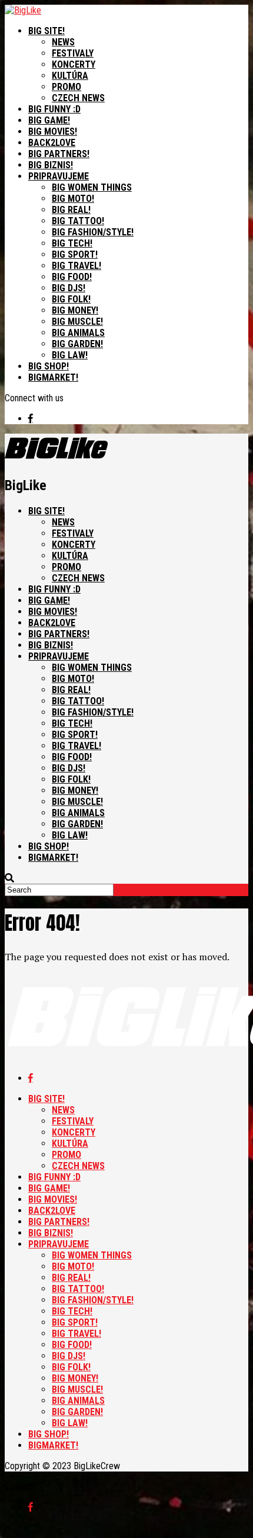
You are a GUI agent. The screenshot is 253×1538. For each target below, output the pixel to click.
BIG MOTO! (73, 198)
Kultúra (70, 75)
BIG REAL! (71, 209)
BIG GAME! (49, 120)
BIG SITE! (46, 30)
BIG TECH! (72, 243)
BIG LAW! (70, 355)
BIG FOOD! (72, 276)
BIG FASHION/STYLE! (93, 232)
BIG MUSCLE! (77, 321)
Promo (66, 86)
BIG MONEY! (75, 310)
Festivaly (73, 53)
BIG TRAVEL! (76, 265)
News (63, 42)
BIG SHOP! (48, 366)
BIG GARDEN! (77, 343)
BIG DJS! (68, 288)
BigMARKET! (53, 377)
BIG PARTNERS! (58, 153)
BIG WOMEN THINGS (92, 187)
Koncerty (73, 64)
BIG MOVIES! (52, 131)
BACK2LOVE (51, 142)
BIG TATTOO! (78, 221)
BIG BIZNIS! (50, 165)
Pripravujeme (58, 176)
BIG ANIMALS (78, 332)
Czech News (78, 98)
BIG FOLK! (71, 299)
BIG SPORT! (75, 254)
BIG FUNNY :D (54, 109)
